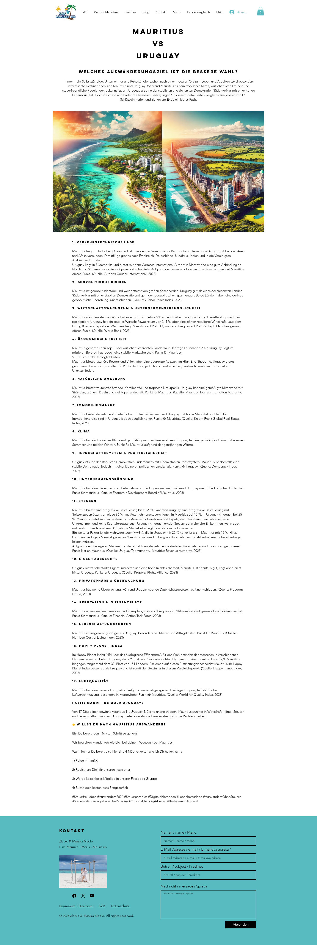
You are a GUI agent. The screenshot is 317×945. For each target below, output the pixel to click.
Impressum (67, 906)
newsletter (123, 769)
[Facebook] (74, 895)
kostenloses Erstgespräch (110, 788)
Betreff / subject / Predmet (182, 866)
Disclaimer (86, 906)
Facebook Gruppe (144, 779)
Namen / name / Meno (178, 832)
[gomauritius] (92, 895)
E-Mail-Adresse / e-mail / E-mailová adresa (195, 849)
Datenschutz (120, 906)
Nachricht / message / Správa (184, 886)
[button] (198, 12)
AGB (102, 906)
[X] (83, 895)
